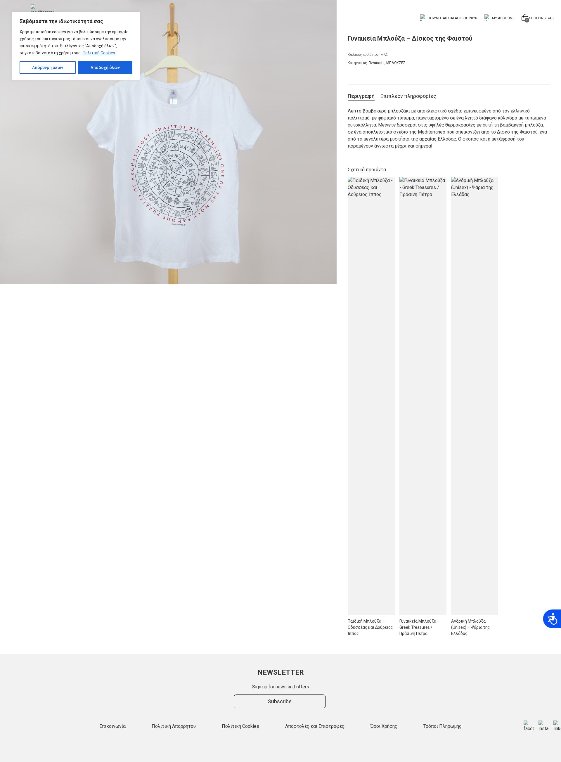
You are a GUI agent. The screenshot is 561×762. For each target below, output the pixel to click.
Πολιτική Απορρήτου (174, 726)
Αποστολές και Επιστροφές (314, 726)
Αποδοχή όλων (105, 67)
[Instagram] (544, 726)
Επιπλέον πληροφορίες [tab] (408, 96)
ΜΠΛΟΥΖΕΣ (396, 63)
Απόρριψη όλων (47, 67)
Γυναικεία (377, 63)
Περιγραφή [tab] (361, 96)
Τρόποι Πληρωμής (442, 726)
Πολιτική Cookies (99, 53)
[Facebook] (529, 726)
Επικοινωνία (112, 726)
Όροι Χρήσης (383, 726)
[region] (76, 46)
